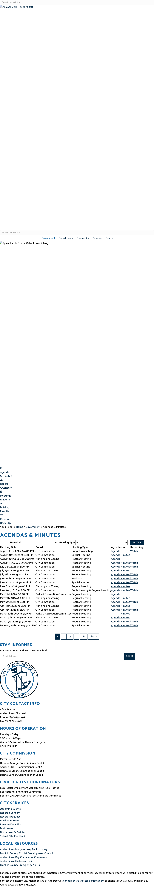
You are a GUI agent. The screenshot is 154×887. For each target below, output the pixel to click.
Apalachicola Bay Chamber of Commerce (23, 857)
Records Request (10, 817)
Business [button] (97, 238)
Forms (109, 238)
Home (19, 527)
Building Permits (4, 509)
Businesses (6, 828)
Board (14, 543)
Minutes (125, 555)
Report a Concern (10, 813)
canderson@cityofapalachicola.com (83, 881)
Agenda (115, 551)
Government (33, 527)
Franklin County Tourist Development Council (26, 853)
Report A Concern (6, 486)
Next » (93, 636)
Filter (137, 542)
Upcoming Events (10, 809)
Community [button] (83, 238)
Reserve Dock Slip (5, 521)
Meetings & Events (5, 498)
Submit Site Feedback (12, 836)
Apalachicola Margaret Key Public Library (23, 849)
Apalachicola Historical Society (18, 861)
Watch (134, 551)
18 (83, 636)
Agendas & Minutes (6, 474)
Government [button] (48, 238)
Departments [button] (66, 238)
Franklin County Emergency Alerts (20, 865)
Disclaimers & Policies (12, 832)
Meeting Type (67, 543)
